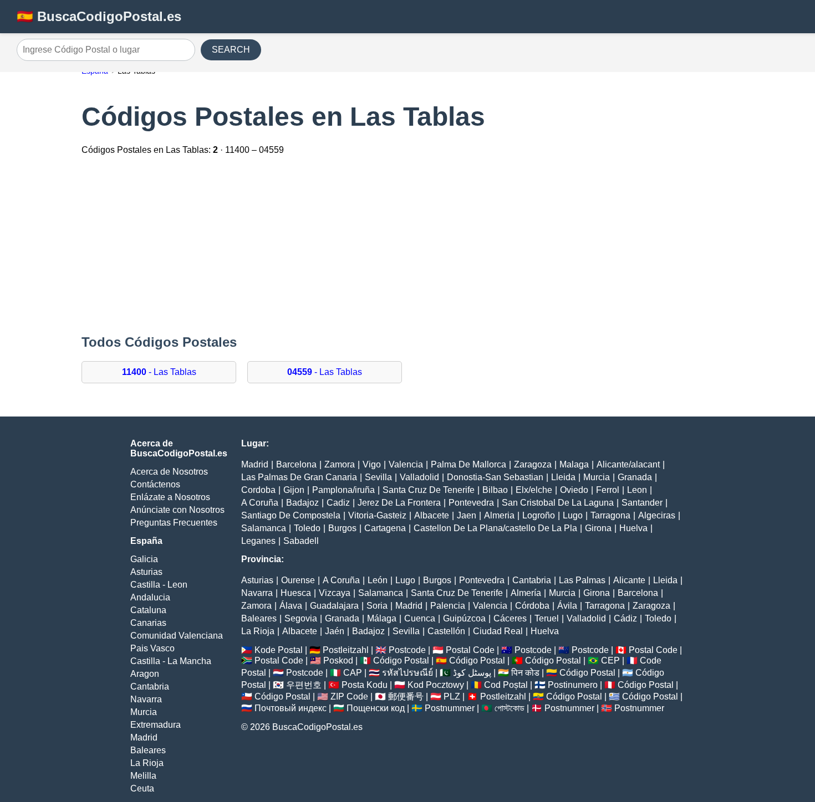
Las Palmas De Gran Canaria (299, 477)
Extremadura (155, 724)
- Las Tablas (159, 372)
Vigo (372, 464)
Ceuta (142, 788)
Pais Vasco (152, 648)
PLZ (452, 696)
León (378, 580)
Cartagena (385, 528)
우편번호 (304, 685)
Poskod (338, 660)
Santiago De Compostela (290, 515)
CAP (352, 672)
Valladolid (419, 477)
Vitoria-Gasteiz (377, 515)
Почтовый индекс (290, 708)
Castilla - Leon (158, 584)
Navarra (146, 699)
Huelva (633, 528)
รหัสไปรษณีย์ (407, 672)
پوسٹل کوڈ (472, 672)
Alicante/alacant (628, 464)
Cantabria (149, 686)
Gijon (293, 490)
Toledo (307, 528)
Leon (637, 490)
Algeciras (656, 515)
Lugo (573, 515)
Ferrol (607, 490)
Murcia (143, 712)
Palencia (447, 605)
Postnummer (450, 708)
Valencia (406, 464)
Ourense (298, 580)
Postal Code (470, 650)
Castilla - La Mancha (170, 661)
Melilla (143, 775)
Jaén (334, 631)
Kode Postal (278, 650)
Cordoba (258, 490)
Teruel (546, 618)
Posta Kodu (365, 685)
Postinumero (573, 685)
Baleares (148, 750)
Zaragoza (533, 464)
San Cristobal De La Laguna (558, 502)
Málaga (381, 618)
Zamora (339, 464)
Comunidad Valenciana (176, 635)
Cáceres (510, 618)
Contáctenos (155, 484)
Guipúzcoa (464, 618)
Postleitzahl (346, 650)
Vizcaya (334, 593)
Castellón (446, 631)
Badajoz (302, 502)
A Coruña (259, 502)
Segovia (300, 618)
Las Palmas (582, 580)
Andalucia (150, 597)
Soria (377, 605)
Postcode (407, 650)
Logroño (538, 515)
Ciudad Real (498, 631)
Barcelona (296, 464)
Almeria (499, 515)
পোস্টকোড (509, 708)
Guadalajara (334, 605)
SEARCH (231, 49)
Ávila (567, 605)
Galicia (144, 559)
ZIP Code (349, 696)
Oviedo (574, 490)
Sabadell (301, 541)
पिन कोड (525, 672)
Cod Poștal (506, 685)
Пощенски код (376, 708)
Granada (635, 477)
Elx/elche (534, 490)
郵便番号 (406, 696)
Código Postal (401, 660)
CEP (610, 660)
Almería (526, 593)
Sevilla (378, 477)
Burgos (342, 528)
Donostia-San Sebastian (495, 477)
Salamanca (263, 528)
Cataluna (148, 610)
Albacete (431, 515)
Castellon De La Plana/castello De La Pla (495, 528)
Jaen (466, 515)
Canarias (148, 623)
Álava (290, 605)
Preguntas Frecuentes (173, 522)
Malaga (574, 464)
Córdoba (532, 605)
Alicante (629, 580)
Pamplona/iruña (343, 490)
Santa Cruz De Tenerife (429, 490)
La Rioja (147, 763)
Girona (598, 528)
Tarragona (610, 515)
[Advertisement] (407, 245)
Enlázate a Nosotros (170, 497)
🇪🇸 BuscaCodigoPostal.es (99, 16)
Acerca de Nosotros (169, 471)
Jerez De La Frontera (399, 502)
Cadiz (338, 502)
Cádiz (625, 618)
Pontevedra (471, 502)
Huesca (296, 593)
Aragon (144, 673)
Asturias (146, 572)
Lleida (563, 477)
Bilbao (495, 490)
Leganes (258, 541)
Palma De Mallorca (468, 464)
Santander (642, 502)
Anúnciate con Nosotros (177, 510)
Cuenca (419, 618)
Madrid (143, 737)
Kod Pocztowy (435, 685)
